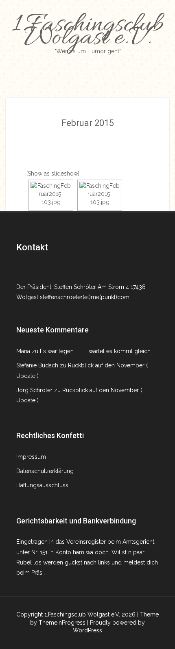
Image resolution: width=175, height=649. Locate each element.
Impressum (31, 457)
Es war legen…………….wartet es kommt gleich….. (98, 351)
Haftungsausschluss (42, 485)
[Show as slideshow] (52, 173)
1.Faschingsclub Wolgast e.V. (87, 31)
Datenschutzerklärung (45, 471)
